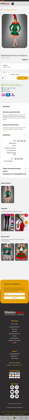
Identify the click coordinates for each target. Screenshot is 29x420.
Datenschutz (7, 414)
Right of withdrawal (23, 411)
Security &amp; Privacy (14, 333)
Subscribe (14, 297)
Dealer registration (14, 338)
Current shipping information (9, 88)
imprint (13, 414)
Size (4, 72)
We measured (6, 89)
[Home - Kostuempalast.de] (14, 313)
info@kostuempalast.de (16, 365)
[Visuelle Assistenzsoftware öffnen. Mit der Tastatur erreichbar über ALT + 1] (12, 4)
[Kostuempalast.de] (5, 3)
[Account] (21, 418)
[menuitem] (1, 0)
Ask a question (6, 91)
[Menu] (2, 418)
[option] (14, 31)
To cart (22, 78)
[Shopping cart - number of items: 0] (26, 418)
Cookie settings (20, 414)
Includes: (5, 65)
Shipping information (14, 327)
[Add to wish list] (3, 78)
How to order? (14, 324)
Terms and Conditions (12, 411)
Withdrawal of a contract (14, 340)
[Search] (8, 418)
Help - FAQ (14, 329)
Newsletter (14, 331)
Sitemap (15, 336)
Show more (5, 131)
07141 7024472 (16, 363)
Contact (3, 411)
